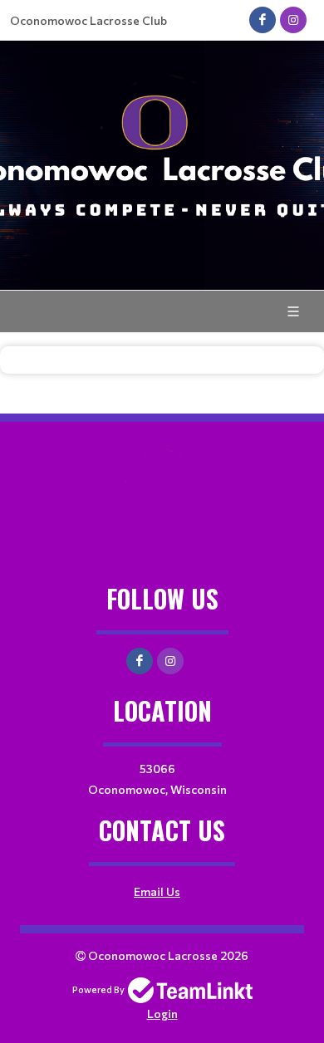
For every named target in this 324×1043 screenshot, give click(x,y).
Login (162, 1013)
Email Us (157, 891)
